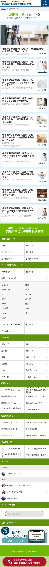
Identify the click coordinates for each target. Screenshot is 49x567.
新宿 (4, 299)
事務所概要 (6, 272)
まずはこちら (6, 252)
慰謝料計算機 (6, 259)
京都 (27, 308)
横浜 (4, 304)
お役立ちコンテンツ (9, 523)
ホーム (4, 246)
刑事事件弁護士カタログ (11, 422)
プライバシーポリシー (10, 325)
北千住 (28, 299)
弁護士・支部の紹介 (9, 278)
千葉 (27, 290)
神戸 (27, 313)
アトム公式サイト (8, 331)
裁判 (3, 370)
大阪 (4, 313)
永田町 (5, 285)
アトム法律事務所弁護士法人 (11, 455)
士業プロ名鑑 (6, 435)
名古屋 (5, 308)
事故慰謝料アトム (8, 396)
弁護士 (4, 364)
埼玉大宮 (6, 290)
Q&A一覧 (5, 377)
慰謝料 (4, 351)
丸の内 (28, 294)
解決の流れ (6, 344)
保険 (3, 357)
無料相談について (8, 239)
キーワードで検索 (8, 505)
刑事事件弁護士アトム (10, 390)
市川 (4, 294)
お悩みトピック (7, 338)
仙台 (27, 285)
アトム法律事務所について (11, 265)
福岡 (4, 318)
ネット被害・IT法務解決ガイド (11, 409)
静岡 (27, 304)
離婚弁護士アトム (8, 403)
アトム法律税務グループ (11, 449)
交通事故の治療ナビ (9, 429)
